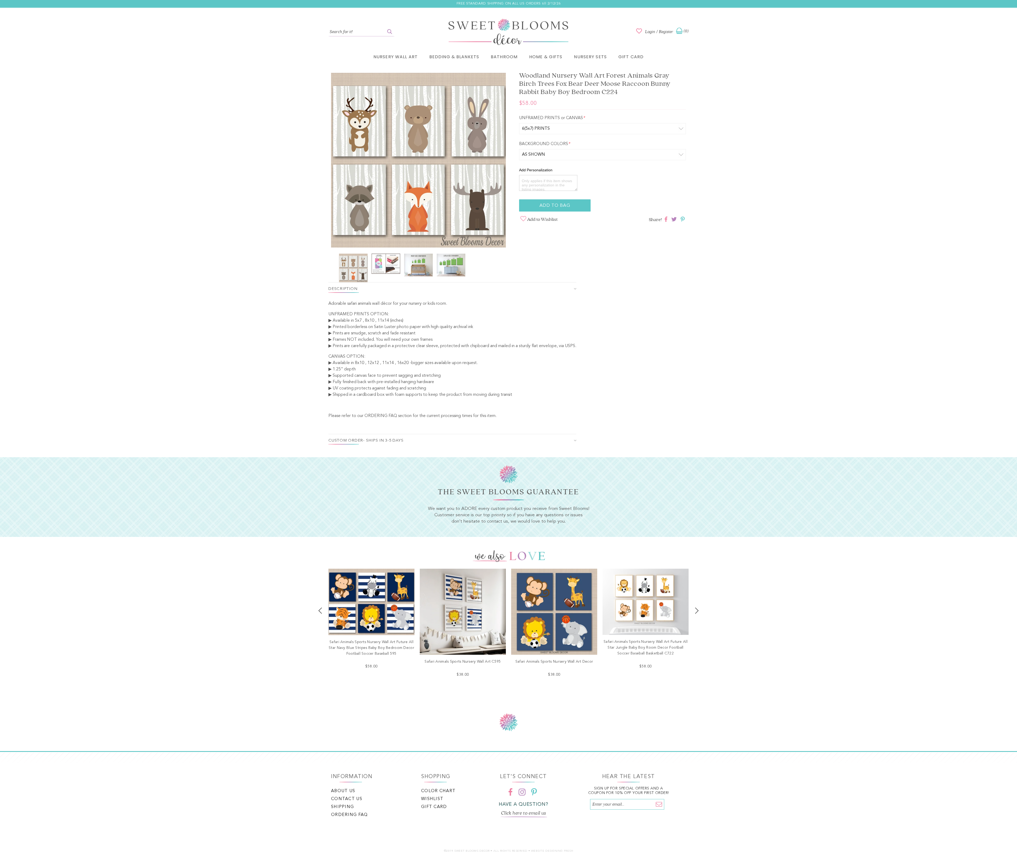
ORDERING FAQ (380, 416)
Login (650, 31)
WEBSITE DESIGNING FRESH (552, 851)
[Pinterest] (534, 792)
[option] (418, 161)
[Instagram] (522, 792)
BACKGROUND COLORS (544, 144)
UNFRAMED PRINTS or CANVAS (552, 118)
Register (666, 31)
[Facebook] (511, 792)
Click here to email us (523, 813)
